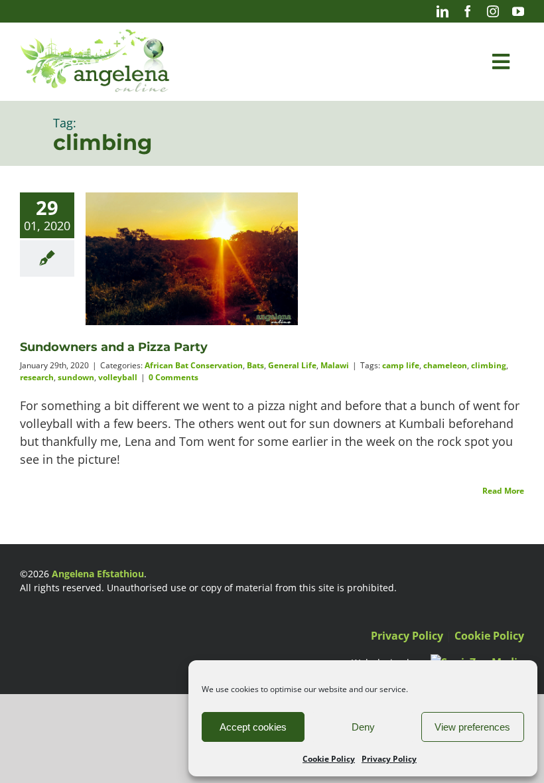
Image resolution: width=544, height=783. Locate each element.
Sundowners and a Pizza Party (114, 347)
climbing (488, 365)
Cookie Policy (329, 758)
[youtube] (518, 11)
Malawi (334, 365)
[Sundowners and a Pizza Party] (192, 260)
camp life (400, 365)
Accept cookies (253, 727)
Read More (503, 490)
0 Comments (173, 377)
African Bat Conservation (194, 365)
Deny (363, 727)
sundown (76, 377)
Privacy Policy (389, 758)
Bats (255, 365)
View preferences (472, 727)
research (37, 377)
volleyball (117, 377)
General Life (292, 365)
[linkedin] (442, 11)
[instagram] (493, 11)
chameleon (445, 365)
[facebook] (468, 11)
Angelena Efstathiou (98, 573)
